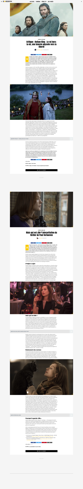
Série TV (44, 1)
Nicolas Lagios (40, 49)
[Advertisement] (41, 184)
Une (32, 444)
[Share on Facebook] (33, 54)
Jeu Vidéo (50, 1)
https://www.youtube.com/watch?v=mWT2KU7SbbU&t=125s (42, 436)
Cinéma (38, 1)
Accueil (32, 1)
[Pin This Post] (44, 54)
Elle (30, 444)
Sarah (41, 238)
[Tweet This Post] (38, 54)
